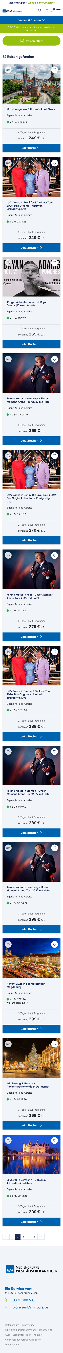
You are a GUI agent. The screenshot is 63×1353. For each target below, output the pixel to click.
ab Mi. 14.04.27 (18, 610)
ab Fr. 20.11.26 (18, 221)
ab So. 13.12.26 (18, 318)
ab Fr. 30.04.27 (18, 903)
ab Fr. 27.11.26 (16, 1001)
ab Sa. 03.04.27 (19, 414)
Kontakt (38, 1334)
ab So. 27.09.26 (19, 121)
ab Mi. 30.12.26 (18, 1195)
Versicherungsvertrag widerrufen (23, 1339)
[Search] (40, 10)
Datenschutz (12, 1324)
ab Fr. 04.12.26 (18, 1099)
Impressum (28, 1324)
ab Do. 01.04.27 (19, 806)
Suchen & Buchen (29, 20)
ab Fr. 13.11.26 (18, 514)
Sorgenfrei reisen (21, 1334)
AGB (7, 1334)
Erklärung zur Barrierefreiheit (20, 1329)
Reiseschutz (45, 1329)
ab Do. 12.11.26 (18, 710)
